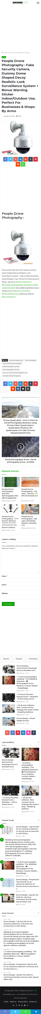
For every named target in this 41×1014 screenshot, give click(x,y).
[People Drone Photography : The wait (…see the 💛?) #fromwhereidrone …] (30, 482)
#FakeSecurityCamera (21, 291)
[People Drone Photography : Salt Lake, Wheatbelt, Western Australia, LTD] (30, 509)
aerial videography (30, 360)
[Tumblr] (33, 732)
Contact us (33, 1002)
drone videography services (11, 369)
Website (5, 593)
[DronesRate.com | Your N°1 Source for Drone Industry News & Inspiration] (20, 2)
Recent (6, 659)
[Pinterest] (18, 732)
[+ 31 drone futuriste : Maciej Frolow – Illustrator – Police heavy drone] (8, 697)
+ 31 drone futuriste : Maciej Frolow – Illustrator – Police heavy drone (27, 696)
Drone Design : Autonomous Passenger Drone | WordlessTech (27, 668)
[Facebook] (12, 732)
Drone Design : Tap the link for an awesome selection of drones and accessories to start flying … (27, 830)
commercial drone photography (12, 363)
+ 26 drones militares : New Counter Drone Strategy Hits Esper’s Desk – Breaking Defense (28, 708)
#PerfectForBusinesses (11, 294)
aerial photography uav (16, 360)
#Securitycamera (8, 297)
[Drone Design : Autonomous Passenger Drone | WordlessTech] (8, 669)
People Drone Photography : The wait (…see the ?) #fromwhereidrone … (29, 493)
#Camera (19, 282)
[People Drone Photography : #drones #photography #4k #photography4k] (11, 482)
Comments (33, 659)
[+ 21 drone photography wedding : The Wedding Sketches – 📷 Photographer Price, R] (8, 680)
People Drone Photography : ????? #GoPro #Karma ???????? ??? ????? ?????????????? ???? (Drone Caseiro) (10, 521)
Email (4, 585)
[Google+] (7, 732)
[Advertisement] (20, 28)
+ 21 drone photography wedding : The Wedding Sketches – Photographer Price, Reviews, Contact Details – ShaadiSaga (27, 682)
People (27, 53)
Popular (19, 659)
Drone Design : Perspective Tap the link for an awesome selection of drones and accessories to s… (27, 884)
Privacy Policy (23, 1002)
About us (13, 1002)
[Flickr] (28, 732)
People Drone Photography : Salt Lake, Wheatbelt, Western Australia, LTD (29, 520)
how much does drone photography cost (15, 372)
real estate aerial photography (11, 376)
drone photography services (11, 366)
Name (4, 576)
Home (5, 53)
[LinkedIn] (23, 732)
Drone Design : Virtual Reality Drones (26, 719)
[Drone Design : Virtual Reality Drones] (8, 721)
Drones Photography (16, 53)
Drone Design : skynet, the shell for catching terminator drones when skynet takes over (27, 898)
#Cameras (27, 282)
